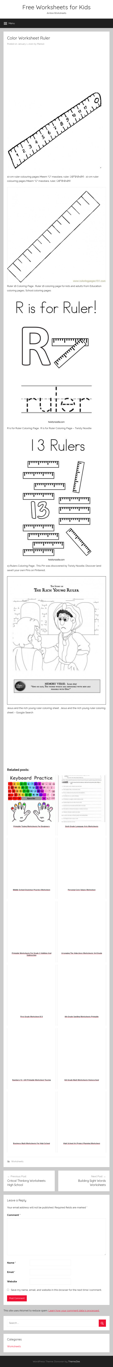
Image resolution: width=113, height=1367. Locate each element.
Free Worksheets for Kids (56, 7)
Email (11, 1272)
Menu (12, 23)
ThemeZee (74, 1361)
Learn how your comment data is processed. (73, 1310)
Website (12, 1281)
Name (11, 1262)
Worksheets (17, 1161)
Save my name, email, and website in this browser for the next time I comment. (56, 1289)
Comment (13, 1215)
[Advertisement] (56, 67)
